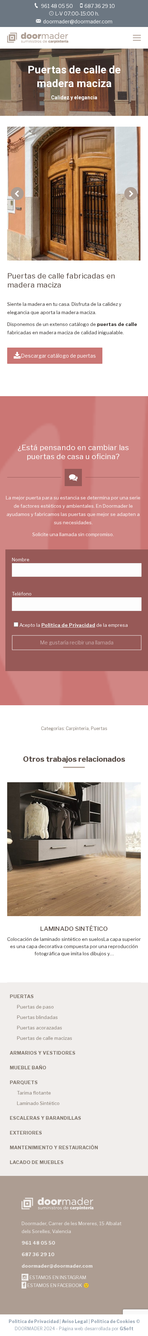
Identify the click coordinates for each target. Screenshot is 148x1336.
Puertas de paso (35, 1007)
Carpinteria (77, 728)
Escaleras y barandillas (45, 1118)
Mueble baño (28, 1067)
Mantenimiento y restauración (54, 1147)
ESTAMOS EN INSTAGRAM (57, 1277)
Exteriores (26, 1133)
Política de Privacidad (68, 625)
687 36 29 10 (99, 6)
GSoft (127, 1328)
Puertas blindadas (37, 1017)
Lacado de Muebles (37, 1162)
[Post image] (74, 849)
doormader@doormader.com (77, 21)
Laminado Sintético (74, 928)
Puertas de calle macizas (44, 1038)
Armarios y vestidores (42, 1053)
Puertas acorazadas (39, 1028)
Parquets (24, 1082)
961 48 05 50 (57, 6)
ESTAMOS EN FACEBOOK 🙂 (57, 1285)
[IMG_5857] (73, 194)
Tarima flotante (34, 1093)
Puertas (99, 728)
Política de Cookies (113, 1321)
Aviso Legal (75, 1321)
